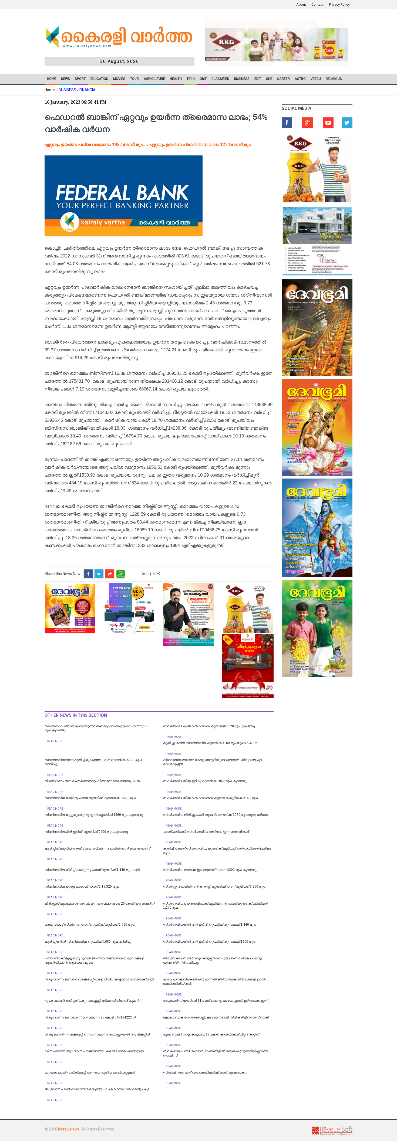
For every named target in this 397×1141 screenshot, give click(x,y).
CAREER (283, 79)
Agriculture (154, 79)
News (65, 79)
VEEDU (316, 79)
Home (51, 79)
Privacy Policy (339, 4)
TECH (191, 79)
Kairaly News (69, 1129)
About (301, 4)
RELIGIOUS (334, 79)
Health (176, 79)
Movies (119, 79)
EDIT (257, 79)
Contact (317, 4)
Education (99, 79)
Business (242, 79)
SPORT (80, 79)
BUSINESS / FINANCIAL (78, 90)
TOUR (134, 79)
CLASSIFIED (220, 79)
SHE (269, 79)
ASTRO (300, 79)
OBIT (203, 79)
